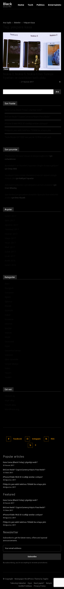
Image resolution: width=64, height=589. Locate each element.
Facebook (17, 439)
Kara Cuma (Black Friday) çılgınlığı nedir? (23, 110)
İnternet (8, 323)
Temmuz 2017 (12, 229)
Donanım (9, 292)
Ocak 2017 (10, 256)
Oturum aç (10, 395)
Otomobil (9, 341)
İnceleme (9, 319)
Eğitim (8, 297)
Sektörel (9, 355)
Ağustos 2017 (11, 224)
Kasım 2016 (10, 265)
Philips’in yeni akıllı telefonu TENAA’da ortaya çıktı (28, 130)
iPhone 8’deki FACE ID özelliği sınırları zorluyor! (26, 123)
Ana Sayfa (7, 22)
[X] (30, 445)
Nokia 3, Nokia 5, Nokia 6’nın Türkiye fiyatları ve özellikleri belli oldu (28, 76)
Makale (8, 332)
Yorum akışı (10, 404)
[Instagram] (27, 439)
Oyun (7, 346)
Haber (6, 69)
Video (7, 368)
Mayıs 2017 (10, 238)
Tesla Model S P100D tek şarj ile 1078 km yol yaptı (28, 137)
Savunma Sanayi (13, 350)
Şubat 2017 (10, 251)
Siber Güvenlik (11, 359)
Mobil (7, 337)
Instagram (36, 439)
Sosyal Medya (11, 363)
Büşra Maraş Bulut (11, 82)
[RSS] (46, 439)
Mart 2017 (10, 247)
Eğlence (8, 301)
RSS (52, 439)
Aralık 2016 (10, 260)
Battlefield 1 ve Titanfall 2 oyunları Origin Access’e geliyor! (31, 165)
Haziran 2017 (11, 233)
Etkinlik (8, 306)
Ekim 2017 (10, 220)
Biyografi (9, 288)
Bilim (7, 283)
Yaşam (8, 372)
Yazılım (8, 377)
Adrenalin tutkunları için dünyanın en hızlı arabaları (29, 185)
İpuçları (8, 328)
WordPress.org (12, 409)
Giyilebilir (9, 310)
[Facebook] (8, 439)
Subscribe (32, 556)
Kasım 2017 (10, 216)
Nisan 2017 (10, 242)
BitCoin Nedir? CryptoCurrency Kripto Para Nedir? (27, 117)
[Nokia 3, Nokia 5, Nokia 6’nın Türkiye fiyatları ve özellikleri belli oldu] (32, 51)
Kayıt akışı (9, 400)
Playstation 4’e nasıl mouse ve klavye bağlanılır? (27, 156)
